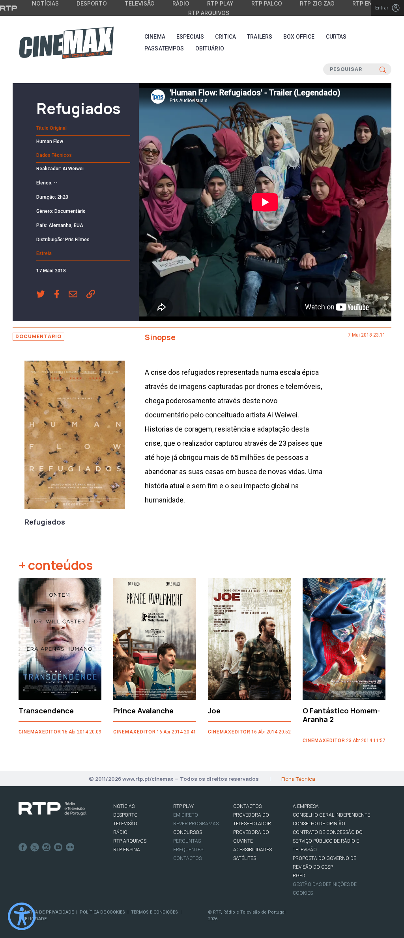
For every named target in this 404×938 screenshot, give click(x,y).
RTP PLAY (183, 806)
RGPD (299, 875)
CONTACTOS (247, 806)
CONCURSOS (187, 832)
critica (225, 37)
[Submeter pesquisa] (382, 69)
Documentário (38, 336)
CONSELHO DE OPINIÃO (319, 823)
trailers (259, 37)
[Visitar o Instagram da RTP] (46, 847)
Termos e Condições (154, 912)
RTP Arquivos (208, 12)
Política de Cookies (102, 912)
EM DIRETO (185, 815)
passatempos (164, 48)
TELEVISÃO (125, 823)
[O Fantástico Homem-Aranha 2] (344, 639)
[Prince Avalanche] (154, 639)
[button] (45, 294)
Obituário (209, 48)
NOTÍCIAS (124, 806)
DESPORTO (125, 815)
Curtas (336, 37)
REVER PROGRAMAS (196, 823)
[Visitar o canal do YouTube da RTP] (58, 847)
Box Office (298, 37)
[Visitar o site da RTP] (8, 8)
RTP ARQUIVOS (129, 841)
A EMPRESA (306, 806)
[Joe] (249, 639)
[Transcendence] (60, 639)
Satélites (244, 858)
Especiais (190, 37)
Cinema (154, 37)
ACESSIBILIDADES (252, 849)
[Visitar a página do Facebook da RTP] (23, 847)
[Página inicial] (66, 42)
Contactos (187, 858)
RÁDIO (120, 832)
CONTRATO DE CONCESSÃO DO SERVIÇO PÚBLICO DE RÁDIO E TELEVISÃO (328, 841)
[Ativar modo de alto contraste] (22, 916)
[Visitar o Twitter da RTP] (34, 847)
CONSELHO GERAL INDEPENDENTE (331, 815)
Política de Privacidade (46, 912)
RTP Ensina (126, 849)
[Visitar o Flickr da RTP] (70, 847)
